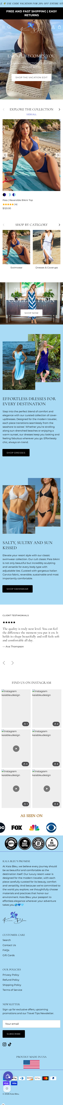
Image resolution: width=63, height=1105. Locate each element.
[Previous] (5, 155)
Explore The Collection (31, 109)
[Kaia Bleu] (31, 27)
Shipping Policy (12, 984)
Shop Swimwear (17, 589)
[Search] (10, 27)
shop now (31, 313)
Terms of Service (12, 989)
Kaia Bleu (14, 1094)
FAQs (6, 950)
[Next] (58, 155)
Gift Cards (9, 955)
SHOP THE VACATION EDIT (31, 77)
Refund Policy (11, 979)
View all (31, 114)
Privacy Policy (11, 974)
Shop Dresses (16, 452)
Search (7, 940)
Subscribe (14, 1034)
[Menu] (3, 27)
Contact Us (9, 945)
